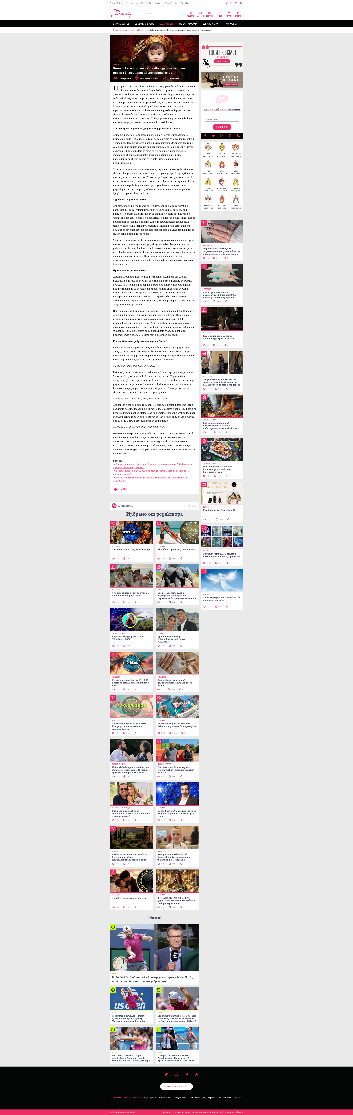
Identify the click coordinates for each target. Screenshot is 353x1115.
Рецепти (190, 16)
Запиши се (222, 127)
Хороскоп (231, 23)
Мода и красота (188, 23)
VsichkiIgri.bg (186, 3)
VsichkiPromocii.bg (143, 3)
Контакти (137, 1097)
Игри (229, 16)
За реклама (115, 1097)
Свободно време (144, 23)
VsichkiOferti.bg (116, 3)
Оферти (238, 16)
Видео (219, 16)
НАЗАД (123, 489)
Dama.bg (129, 3)
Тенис (154, 917)
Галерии (200, 16)
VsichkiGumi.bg (171, 3)
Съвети (139, 30)
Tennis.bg (158, 3)
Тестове (209, 16)
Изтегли (222, 61)
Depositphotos (150, 1097)
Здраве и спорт (211, 23)
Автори (127, 1097)
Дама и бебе (167, 23)
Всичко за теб (121, 23)
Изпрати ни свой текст (176, 1086)
